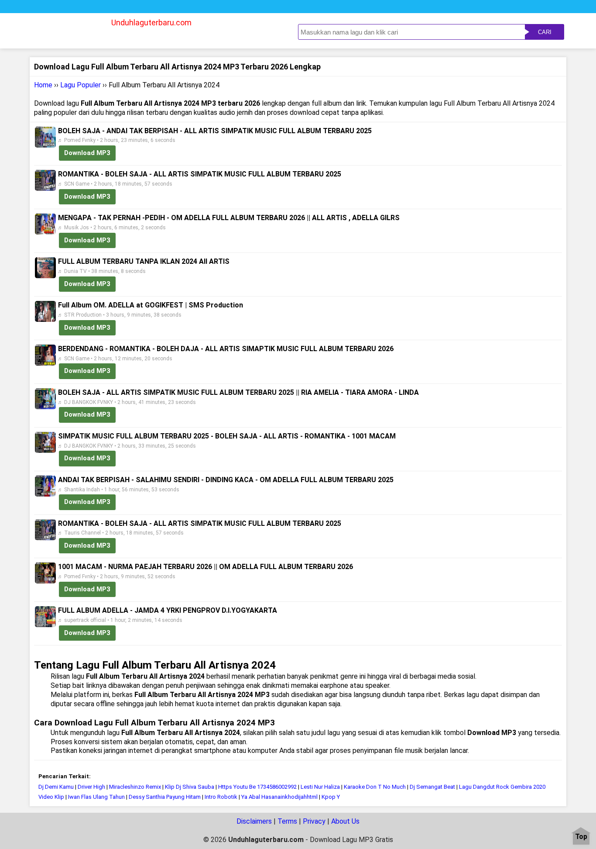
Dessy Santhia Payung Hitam (165, 797)
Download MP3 (87, 153)
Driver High (91, 786)
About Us (345, 821)
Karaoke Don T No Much (375, 786)
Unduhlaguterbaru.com (151, 22)
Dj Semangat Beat (432, 786)
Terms (287, 821)
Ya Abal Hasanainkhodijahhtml (279, 797)
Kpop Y (331, 797)
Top (581, 837)
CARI (544, 32)
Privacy (314, 821)
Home (43, 85)
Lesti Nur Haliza (320, 786)
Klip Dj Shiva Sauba (189, 786)
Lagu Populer (80, 85)
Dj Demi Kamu (56, 786)
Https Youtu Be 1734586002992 (257, 786)
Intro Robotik (221, 797)
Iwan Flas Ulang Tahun (96, 797)
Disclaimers (254, 821)
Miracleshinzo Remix (135, 786)
